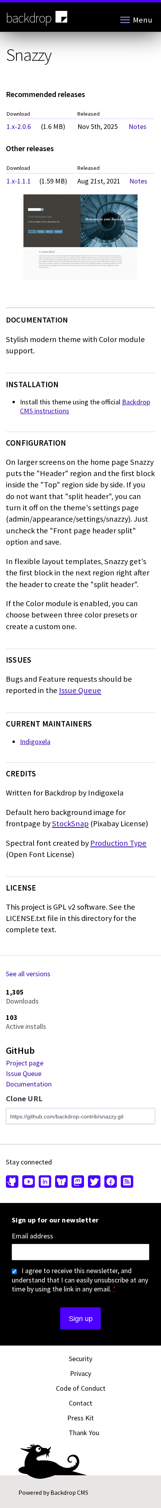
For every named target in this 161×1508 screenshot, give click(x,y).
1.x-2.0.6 (19, 126)
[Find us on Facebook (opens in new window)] (110, 1182)
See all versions (28, 973)
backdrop (29, 18)
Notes (138, 126)
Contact (80, 1403)
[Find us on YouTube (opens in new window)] (28, 1182)
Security (80, 1358)
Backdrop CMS (69, 1492)
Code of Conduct (81, 1388)
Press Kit (80, 1417)
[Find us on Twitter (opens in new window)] (94, 1182)
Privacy (80, 1373)
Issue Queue (80, 690)
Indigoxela (35, 741)
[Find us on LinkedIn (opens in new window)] (45, 1182)
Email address (32, 1236)
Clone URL (24, 1099)
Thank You (84, 1432)
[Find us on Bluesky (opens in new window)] (61, 1182)
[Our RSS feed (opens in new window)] (126, 1182)
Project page (24, 1062)
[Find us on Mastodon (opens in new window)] (78, 1182)
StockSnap (70, 823)
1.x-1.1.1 (19, 180)
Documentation (29, 1083)
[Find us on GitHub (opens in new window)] (13, 1182)
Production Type (118, 843)
